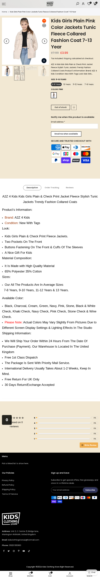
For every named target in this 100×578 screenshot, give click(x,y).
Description (32, 187)
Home (4, 12)
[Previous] (6, 41)
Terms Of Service (10, 494)
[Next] (44, 41)
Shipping (67, 58)
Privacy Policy (8, 480)
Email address (58, 122)
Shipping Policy (8, 489)
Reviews (70, 187)
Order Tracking (52, 187)
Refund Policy (8, 485)
